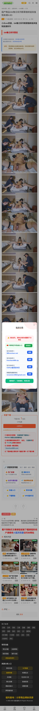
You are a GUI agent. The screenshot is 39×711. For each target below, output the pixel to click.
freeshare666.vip (13, 360)
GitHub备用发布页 (13, 368)
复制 (29, 352)
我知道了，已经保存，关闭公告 (19, 381)
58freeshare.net (12, 353)
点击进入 (28, 345)
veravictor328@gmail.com (16, 375)
